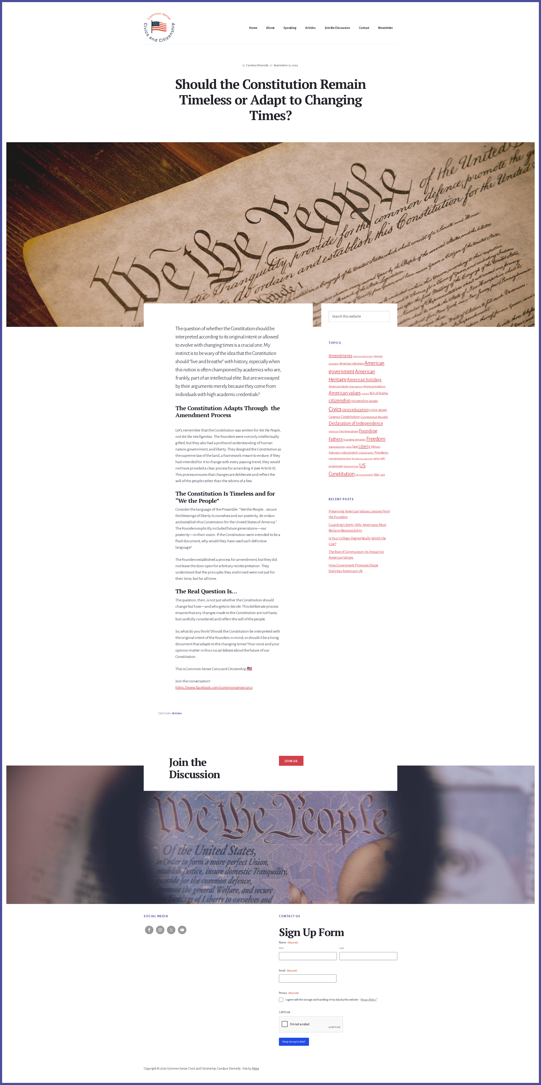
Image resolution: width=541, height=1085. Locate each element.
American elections (351, 363)
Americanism (356, 386)
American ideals (338, 386)
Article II (365, 393)
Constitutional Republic (374, 417)
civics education (355, 409)
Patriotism (334, 452)
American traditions (374, 386)
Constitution (350, 417)
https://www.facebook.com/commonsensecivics (214, 687)
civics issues (378, 410)
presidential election (340, 458)
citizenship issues (364, 401)
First (281, 948)
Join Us (291, 761)
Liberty (364, 446)
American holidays (364, 379)
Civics (335, 409)
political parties (366, 453)
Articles (177, 713)
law (355, 447)
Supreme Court (351, 466)
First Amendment (348, 431)
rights (376, 458)
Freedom (375, 439)
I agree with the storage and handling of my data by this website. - (331, 999)
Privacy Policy (368, 999)
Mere (255, 1068)
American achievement (363, 356)
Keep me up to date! (294, 1041)
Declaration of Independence (356, 423)
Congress (334, 417)
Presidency (381, 452)
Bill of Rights (379, 393)
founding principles (354, 439)
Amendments (340, 355)
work (382, 475)
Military (376, 446)
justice (349, 447)
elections (334, 431)
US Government (364, 474)
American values (345, 392)
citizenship (340, 400)
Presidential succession (362, 458)
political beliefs (349, 452)
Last (341, 948)
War (377, 474)
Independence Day (337, 447)
